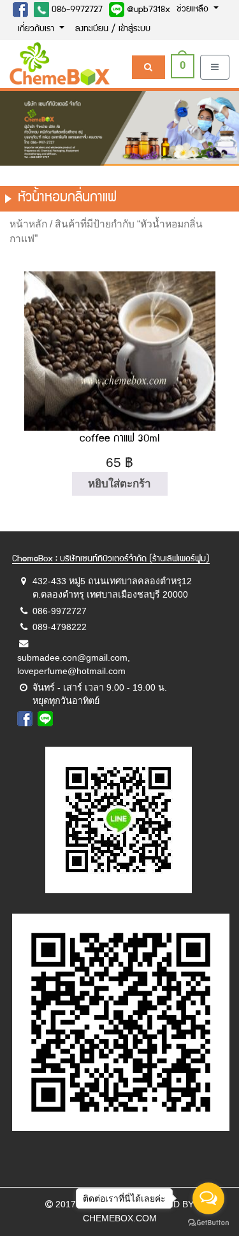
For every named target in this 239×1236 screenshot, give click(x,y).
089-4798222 (60, 627)
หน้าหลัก (28, 224)
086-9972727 (76, 10)
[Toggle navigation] (214, 67)
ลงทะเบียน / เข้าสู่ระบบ (112, 29)
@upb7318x (147, 10)
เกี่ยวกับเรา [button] (37, 29)
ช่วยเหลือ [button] (194, 9)
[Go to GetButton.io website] (208, 1223)
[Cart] (148, 67)
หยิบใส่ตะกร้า (119, 484)
